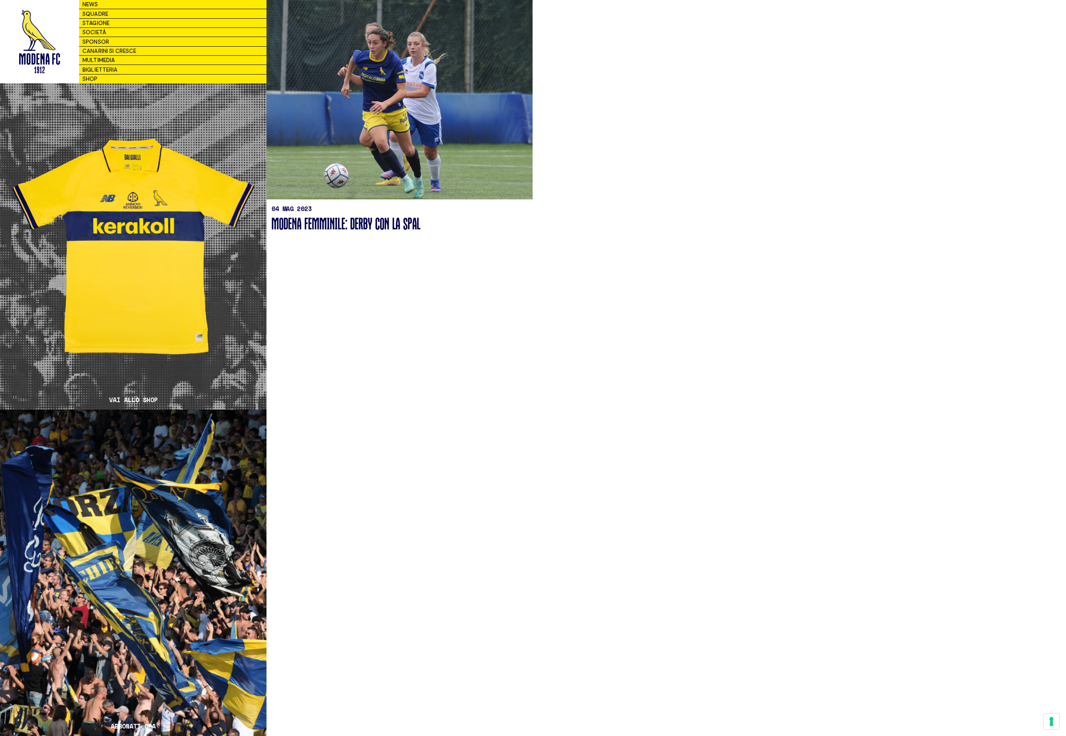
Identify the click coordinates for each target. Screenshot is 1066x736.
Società (94, 32)
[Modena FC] (39, 41)
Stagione (96, 23)
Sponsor (95, 41)
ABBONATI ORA (133, 726)
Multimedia (98, 60)
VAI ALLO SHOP (133, 400)
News (90, 4)
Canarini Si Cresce (109, 51)
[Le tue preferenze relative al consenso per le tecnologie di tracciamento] (1051, 721)
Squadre (95, 13)
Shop (90, 78)
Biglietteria (100, 69)
